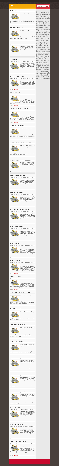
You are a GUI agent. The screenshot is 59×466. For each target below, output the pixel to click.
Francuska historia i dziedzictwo (20, 292)
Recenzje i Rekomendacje (17, 175)
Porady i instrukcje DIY (17, 243)
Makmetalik (13, 59)
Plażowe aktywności (16, 341)
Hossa (12, 6)
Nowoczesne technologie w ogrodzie (21, 159)
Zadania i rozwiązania (16, 374)
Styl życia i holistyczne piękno (19, 209)
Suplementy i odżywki (16, 27)
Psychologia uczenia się (17, 391)
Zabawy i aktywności (16, 192)
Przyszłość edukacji (16, 260)
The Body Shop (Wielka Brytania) (19, 43)
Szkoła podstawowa (16, 226)
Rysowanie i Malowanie (17, 76)
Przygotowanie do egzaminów (19, 108)
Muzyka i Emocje (15, 92)
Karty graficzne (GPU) (16, 424)
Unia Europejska (15, 10)
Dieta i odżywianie (15, 308)
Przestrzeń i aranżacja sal (18, 324)
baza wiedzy (44, 61)
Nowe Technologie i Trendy (18, 441)
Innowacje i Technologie (17, 125)
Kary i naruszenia (15, 408)
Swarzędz (13, 357)
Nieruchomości (16, 24)
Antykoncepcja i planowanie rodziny (21, 142)
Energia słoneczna (15, 276)
